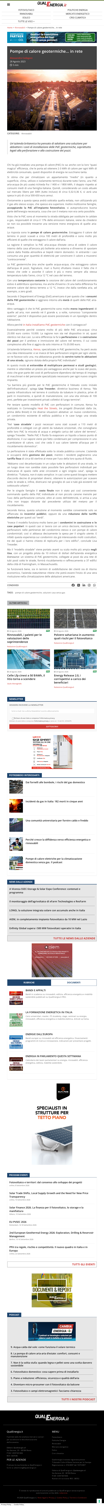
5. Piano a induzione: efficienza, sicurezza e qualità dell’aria (45, 1378)
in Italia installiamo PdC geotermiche (44, 324)
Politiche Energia (59, 1440)
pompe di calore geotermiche (28, 592)
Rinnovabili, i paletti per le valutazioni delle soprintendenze (24, 638)
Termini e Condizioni (78, 1498)
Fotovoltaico (57, 1437)
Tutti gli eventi (83, 1264)
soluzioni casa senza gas (54, 592)
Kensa (36, 349)
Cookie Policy (62, 1498)
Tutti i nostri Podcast (78, 1399)
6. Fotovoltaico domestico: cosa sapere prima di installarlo (45, 1371)
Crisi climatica (77, 17)
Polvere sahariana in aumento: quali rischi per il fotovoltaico (74, 636)
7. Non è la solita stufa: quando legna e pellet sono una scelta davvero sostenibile (51, 1364)
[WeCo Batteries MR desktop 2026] (52, 752)
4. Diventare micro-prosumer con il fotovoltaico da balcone (45, 1384)
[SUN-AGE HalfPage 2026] (52, 1124)
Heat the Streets (47, 408)
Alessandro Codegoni (21, 58)
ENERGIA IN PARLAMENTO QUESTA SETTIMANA (53, 1056)
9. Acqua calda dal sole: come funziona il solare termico (43, 1347)
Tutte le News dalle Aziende (74, 938)
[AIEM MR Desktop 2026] (52, 960)
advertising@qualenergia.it (25, 1468)
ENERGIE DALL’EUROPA (39, 1034)
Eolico (54, 1450)
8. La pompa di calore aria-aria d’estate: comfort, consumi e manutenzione (45, 1355)
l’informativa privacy (41, 721)
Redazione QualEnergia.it (17, 646)
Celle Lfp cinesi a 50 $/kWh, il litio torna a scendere (26, 677)
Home (9, 28)
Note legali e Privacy (46, 1498)
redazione (63, 1493)
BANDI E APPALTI (36, 990)
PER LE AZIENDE (16, 1459)
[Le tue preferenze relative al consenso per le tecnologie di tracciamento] (99, 1501)
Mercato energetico (60, 1447)
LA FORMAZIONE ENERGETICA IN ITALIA (49, 1012)
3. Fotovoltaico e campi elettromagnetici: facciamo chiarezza (46, 1390)
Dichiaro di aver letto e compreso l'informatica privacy (34, 718)
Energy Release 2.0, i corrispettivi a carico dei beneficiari (70, 679)
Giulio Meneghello (14, 683)
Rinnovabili (20, 28)
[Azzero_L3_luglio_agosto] (52, 37)
